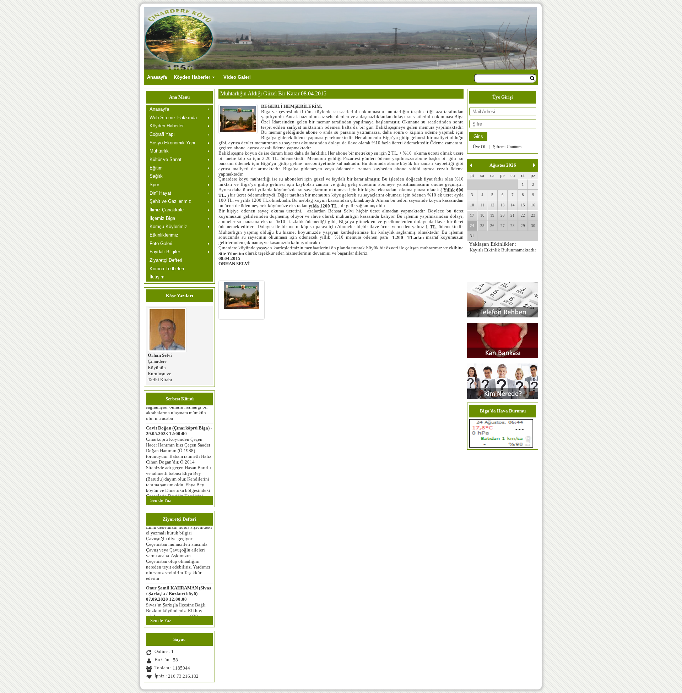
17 (472, 215)
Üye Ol (479, 146)
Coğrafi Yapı (162, 134)
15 (523, 205)
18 (482, 215)
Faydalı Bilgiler (165, 251)
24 (472, 225)
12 (492, 205)
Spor (154, 184)
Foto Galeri (161, 243)
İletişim (157, 276)
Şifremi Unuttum (507, 146)
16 (533, 205)
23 (533, 215)
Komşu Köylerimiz (168, 226)
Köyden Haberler (192, 77)
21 (512, 215)
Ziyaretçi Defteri (166, 260)
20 (502, 215)
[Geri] (471, 165)
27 (502, 225)
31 (472, 236)
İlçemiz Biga (162, 218)
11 (482, 205)
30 (533, 225)
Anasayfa (157, 77)
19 (492, 215)
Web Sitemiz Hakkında (173, 117)
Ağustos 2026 (502, 165)
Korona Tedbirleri (167, 268)
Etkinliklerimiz (164, 235)
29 (523, 225)
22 (523, 215)
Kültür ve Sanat (166, 159)
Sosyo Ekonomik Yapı (172, 142)
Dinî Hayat (160, 193)
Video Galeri (237, 77)
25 (482, 225)
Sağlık (156, 176)
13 (502, 205)
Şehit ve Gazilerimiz (170, 201)
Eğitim (156, 168)
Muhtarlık (159, 151)
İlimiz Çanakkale (167, 209)
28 (512, 225)
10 (472, 205)
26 (492, 225)
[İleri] (534, 165)
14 (512, 205)
